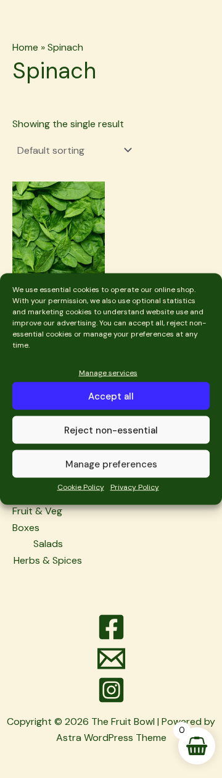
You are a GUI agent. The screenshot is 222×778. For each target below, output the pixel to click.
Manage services (108, 373)
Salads (48, 543)
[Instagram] (111, 690)
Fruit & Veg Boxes (37, 518)
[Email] (111, 658)
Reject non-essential (111, 430)
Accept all (111, 396)
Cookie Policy (80, 487)
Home (25, 47)
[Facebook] (111, 627)
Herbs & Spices (48, 560)
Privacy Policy (134, 487)
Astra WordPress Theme (111, 737)
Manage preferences (111, 464)
